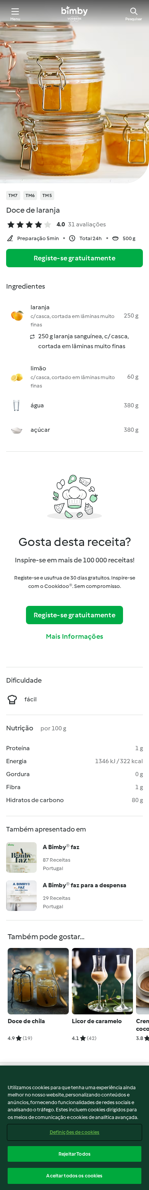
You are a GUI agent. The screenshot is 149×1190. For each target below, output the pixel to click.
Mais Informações (74, 636)
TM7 (13, 195)
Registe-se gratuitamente (74, 258)
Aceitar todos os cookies (74, 1176)
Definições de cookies (75, 1132)
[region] (74, 1128)
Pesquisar (133, 18)
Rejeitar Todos (74, 1154)
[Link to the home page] (74, 13)
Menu (15, 18)
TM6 (30, 195)
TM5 (47, 195)
